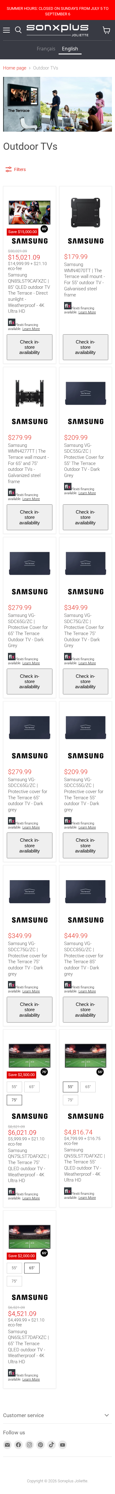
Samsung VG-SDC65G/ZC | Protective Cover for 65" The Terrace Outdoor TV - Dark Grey (28, 630)
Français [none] (46, 49)
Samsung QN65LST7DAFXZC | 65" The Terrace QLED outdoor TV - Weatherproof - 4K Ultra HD (28, 1347)
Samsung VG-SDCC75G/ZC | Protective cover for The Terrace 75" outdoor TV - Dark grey (27, 958)
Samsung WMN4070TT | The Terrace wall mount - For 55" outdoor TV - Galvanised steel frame (84, 279)
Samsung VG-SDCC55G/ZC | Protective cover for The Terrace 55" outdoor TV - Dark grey (83, 795)
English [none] (70, 49)
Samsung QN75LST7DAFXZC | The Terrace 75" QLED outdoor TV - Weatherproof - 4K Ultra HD (28, 1165)
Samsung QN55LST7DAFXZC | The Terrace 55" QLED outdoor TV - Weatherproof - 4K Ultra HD (84, 1165)
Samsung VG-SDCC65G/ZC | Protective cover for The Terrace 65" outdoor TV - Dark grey (27, 795)
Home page (14, 68)
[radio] (14, 1087)
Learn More (31, 329)
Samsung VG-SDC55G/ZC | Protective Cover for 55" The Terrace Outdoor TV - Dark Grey (84, 460)
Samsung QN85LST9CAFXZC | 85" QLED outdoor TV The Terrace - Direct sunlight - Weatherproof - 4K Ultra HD (29, 293)
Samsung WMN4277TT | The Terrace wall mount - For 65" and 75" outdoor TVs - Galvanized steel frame (28, 463)
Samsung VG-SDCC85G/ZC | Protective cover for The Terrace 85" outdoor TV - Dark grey (83, 958)
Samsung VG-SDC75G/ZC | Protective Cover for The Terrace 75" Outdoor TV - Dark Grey (84, 630)
